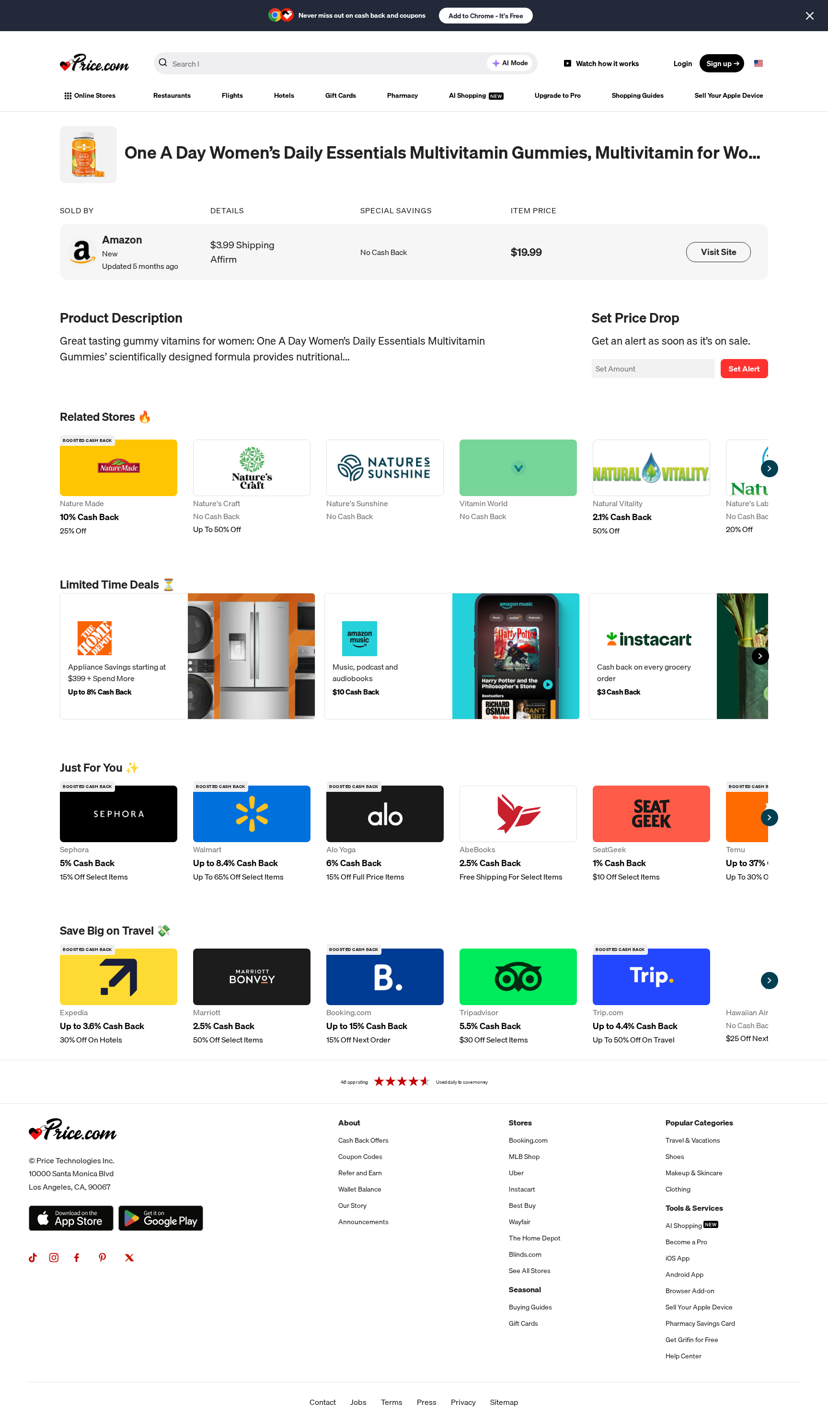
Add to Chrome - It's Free (485, 16)
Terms (391, 1402)
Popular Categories (699, 1122)
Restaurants (172, 95)
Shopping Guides (638, 95)
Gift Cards (340, 95)
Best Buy (522, 1205)
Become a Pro (686, 1242)
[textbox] (758, 63)
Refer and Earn (360, 1173)
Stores (520, 1122)
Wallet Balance (359, 1189)
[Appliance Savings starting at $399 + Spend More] (187, 656)
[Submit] (163, 65)
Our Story (352, 1205)
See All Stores (530, 1270)
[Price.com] (72, 1150)
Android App (684, 1274)
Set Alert (744, 368)
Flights (232, 95)
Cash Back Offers (363, 1140)
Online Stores (94, 95)
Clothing (678, 1189)
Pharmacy (402, 95)
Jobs (358, 1402)
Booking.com (528, 1140)
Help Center (684, 1356)
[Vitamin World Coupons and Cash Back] (518, 488)
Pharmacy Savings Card (700, 1323)
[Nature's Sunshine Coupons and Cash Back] (385, 488)
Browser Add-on (690, 1291)
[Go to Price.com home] (94, 63)
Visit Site (718, 252)
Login (683, 63)
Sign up (719, 63)
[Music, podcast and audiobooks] (452, 656)
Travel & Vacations (693, 1140)
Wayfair (519, 1221)
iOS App (678, 1258)
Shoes (675, 1156)
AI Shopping (468, 95)
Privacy (463, 1402)
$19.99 (526, 251)
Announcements (363, 1221)
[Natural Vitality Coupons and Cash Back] (651, 488)
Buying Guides (530, 1307)
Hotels (284, 95)
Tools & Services (694, 1208)
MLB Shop (524, 1156)
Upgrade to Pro (558, 95)
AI (515, 63)
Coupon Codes (360, 1156)
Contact (323, 1402)
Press (427, 1402)
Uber (516, 1173)
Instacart (522, 1189)
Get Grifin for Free (692, 1339)
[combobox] (345, 63)
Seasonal (525, 1289)
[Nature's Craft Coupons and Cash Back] (251, 488)
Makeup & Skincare (694, 1173)
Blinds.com (525, 1254)
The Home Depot (535, 1238)
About (349, 1122)
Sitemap (504, 1402)
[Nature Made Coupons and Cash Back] (118, 488)
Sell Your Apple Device (729, 95)
